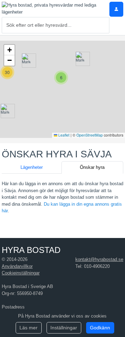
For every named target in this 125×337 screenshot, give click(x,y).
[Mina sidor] (116, 9)
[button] (5, 111)
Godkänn (100, 327)
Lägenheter (31, 167)
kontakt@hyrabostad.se (99, 259)
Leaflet (63, 135)
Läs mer (28, 327)
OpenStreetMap (89, 135)
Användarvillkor (17, 266)
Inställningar (63, 327)
